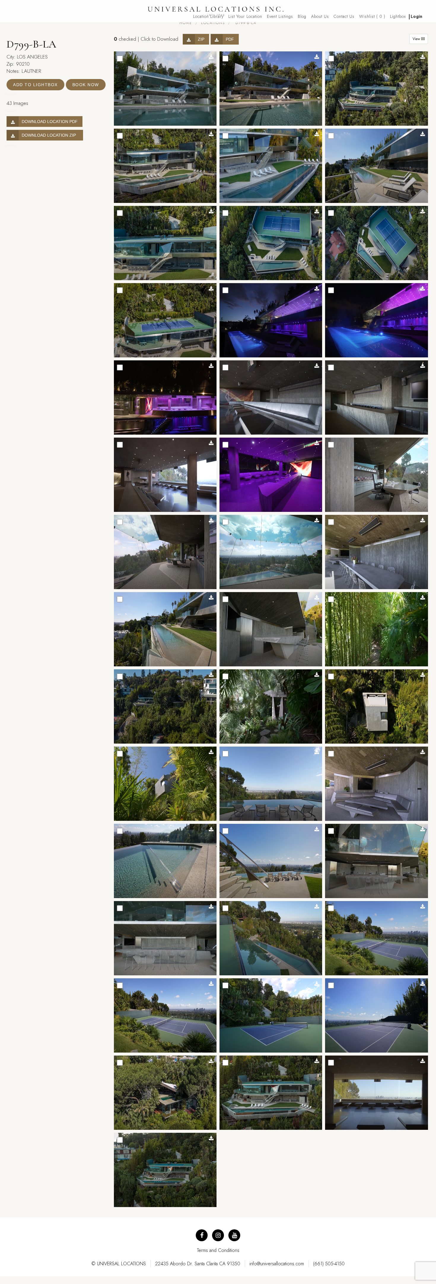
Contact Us (344, 16)
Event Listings (280, 16)
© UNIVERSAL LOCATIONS (118, 1263)
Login (417, 16)
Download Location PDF (50, 121)
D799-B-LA (245, 23)
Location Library (208, 16)
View (417, 39)
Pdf (230, 39)
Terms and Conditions (218, 1250)
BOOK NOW (85, 84)
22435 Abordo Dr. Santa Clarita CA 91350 (197, 1263)
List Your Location (245, 16)
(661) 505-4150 (329, 1263)
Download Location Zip (50, 135)
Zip (201, 39)
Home (185, 23)
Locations (213, 23)
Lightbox (398, 16)
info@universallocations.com (276, 1263)
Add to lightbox (35, 84)
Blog (302, 16)
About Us (320, 16)
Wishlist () (372, 16)
